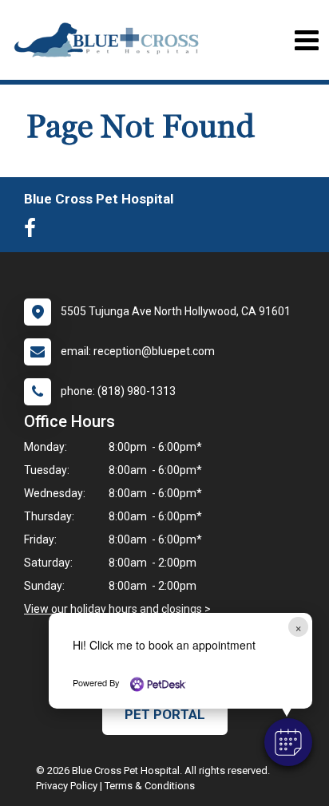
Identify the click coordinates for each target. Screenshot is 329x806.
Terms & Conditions (150, 786)
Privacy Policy (66, 786)
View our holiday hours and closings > (117, 609)
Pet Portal (165, 714)
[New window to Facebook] (34, 231)
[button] (288, 742)
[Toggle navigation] (306, 40)
